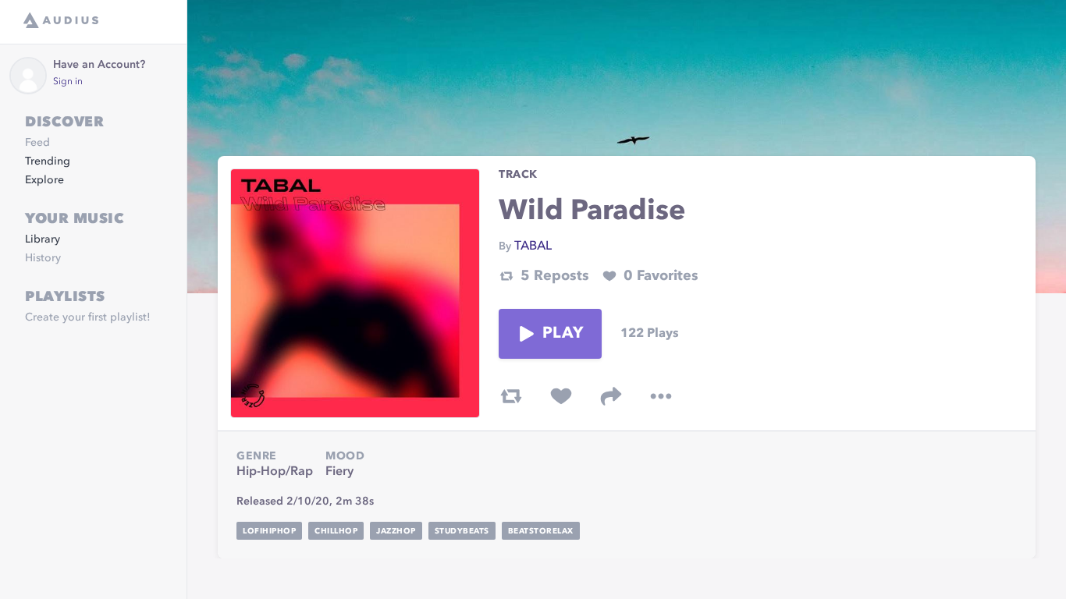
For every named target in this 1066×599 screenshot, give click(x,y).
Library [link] (42, 239)
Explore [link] (44, 180)
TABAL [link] (533, 246)
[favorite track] (561, 396)
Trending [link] (47, 161)
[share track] (611, 396)
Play (562, 334)
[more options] (660, 396)
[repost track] (511, 396)
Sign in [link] (68, 82)
